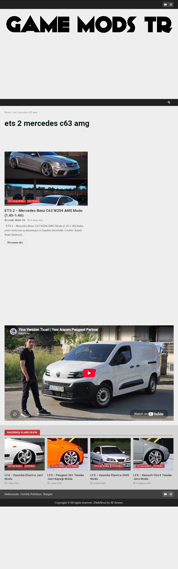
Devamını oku (15, 242)
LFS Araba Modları (101, 466)
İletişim (47, 494)
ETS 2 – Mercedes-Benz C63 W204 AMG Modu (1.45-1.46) (46, 179)
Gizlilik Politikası (31, 494)
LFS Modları (30, 466)
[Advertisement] (89, 63)
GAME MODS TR (16, 220)
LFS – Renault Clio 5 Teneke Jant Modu (153, 454)
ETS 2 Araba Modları (16, 201)
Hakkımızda (12, 494)
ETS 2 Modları (33, 201)
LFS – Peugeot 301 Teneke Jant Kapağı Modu (67, 454)
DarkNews (100, 502)
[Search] (169, 102)
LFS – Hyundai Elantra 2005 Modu (110, 454)
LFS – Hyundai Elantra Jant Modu (25, 454)
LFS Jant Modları (15, 466)
